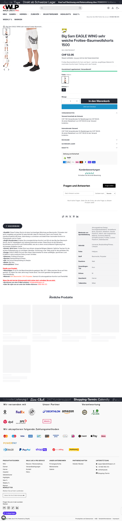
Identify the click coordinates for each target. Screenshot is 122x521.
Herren (23, 14)
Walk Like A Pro (13, 518)
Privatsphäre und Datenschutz (84, 518)
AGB (96, 518)
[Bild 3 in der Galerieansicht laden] (6, 47)
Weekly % (6, 483)
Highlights (6, 477)
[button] (108, 8)
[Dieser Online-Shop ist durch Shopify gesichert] (67, 159)
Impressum (116, 518)
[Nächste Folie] (8, 69)
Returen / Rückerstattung (34, 464)
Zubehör (35, 14)
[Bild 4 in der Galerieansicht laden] (6, 55)
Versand (76, 58)
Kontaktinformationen (105, 518)
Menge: (64, 97)
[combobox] (58, 8)
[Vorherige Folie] (4, 69)
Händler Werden (78, 464)
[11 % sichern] (23, 495)
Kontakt (28, 469)
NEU (4, 464)
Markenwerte (53, 466)
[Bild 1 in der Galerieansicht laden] (6, 31)
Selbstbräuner (7, 475)
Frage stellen (109, 186)
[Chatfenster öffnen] (3, 517)
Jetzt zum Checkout (89, 106)
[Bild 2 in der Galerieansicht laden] (6, 39)
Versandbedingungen (33, 466)
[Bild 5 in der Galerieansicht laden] (6, 63)
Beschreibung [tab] (13, 226)
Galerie (51, 469)
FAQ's (28, 472)
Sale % (5, 480)
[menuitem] (14, 464)
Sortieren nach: (99, 193)
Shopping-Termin (103, 473)
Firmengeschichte (55, 464)
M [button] (63, 90)
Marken (5, 485)
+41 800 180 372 (114, 17)
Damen (12, 14)
